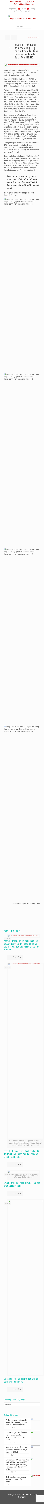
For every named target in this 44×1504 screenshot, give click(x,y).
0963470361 (30, 2)
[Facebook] (20, 1500)
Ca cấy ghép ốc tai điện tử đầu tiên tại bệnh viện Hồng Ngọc (21, 1380)
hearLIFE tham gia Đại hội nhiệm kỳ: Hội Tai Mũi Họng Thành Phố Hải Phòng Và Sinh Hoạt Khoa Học (21, 1154)
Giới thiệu (18, 11)
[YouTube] (23, 1500)
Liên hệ (27, 11)
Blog (33, 9)
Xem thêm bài (33, 38)
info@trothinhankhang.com (23, 4)
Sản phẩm (12, 9)
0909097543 (15, 2)
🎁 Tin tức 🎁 (23, 9)
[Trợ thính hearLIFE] (22, 18)
